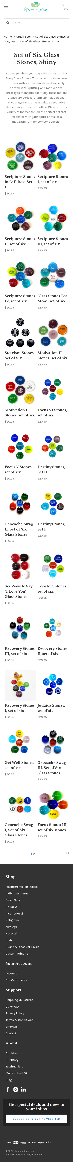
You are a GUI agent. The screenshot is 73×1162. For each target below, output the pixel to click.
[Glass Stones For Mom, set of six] (52, 275)
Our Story (12, 1060)
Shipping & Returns (19, 1000)
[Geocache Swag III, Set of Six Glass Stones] (52, 742)
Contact (11, 1033)
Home (8, 36)
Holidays (11, 907)
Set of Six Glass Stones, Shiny (39, 41)
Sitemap (11, 1026)
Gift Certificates (16, 980)
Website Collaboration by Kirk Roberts (25, 1154)
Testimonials (14, 1066)
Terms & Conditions (19, 1020)
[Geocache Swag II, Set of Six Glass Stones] (20, 503)
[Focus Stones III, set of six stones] (52, 804)
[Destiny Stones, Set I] (52, 503)
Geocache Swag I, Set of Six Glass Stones (19, 830)
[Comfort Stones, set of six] (52, 566)
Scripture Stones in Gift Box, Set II (20, 182)
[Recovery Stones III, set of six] (20, 628)
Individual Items (17, 893)
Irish (9, 940)
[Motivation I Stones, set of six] (20, 389)
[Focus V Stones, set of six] (20, 446)
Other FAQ (12, 1006)
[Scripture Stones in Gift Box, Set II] (20, 156)
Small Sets (23, 36)
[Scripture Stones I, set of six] (52, 156)
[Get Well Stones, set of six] (20, 742)
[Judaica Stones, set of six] (52, 685)
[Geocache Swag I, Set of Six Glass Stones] (20, 804)
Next (66, 853)
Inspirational (14, 913)
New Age (11, 926)
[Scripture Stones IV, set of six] (20, 275)
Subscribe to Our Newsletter (36, 1119)
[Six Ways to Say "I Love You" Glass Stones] (20, 566)
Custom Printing (17, 953)
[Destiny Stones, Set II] (52, 446)
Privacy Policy (15, 1013)
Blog (9, 1080)
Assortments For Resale (22, 886)
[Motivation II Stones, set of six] (52, 332)
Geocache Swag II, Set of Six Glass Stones (19, 529)
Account (11, 973)
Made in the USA (17, 1073)
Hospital (11, 933)
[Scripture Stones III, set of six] (52, 218)
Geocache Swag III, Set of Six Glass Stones (51, 768)
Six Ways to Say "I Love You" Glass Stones (18, 591)
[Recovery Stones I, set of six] (20, 685)
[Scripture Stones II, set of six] (20, 218)
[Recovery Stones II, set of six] (52, 628)
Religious (12, 920)
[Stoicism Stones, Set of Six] (20, 332)
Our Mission (14, 1053)
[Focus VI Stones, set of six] (52, 389)
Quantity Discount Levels (22, 947)
